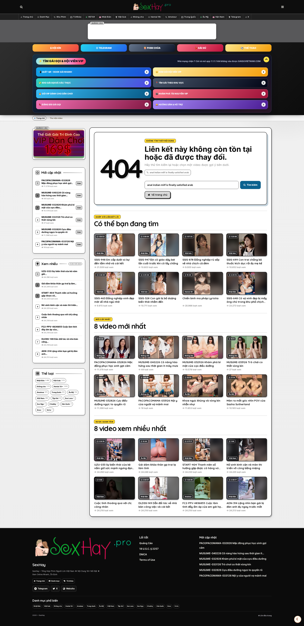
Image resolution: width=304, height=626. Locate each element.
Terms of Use (147, 559)
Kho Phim (61, 17)
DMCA (143, 554)
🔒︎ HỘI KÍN (55, 48)
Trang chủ (28, 17)
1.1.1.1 (214, 61)
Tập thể (56, 398)
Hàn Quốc (67, 404)
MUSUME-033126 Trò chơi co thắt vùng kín (225, 564)
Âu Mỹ (205, 17)
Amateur (172, 17)
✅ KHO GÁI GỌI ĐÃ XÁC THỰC (55, 82)
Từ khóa (69, 581)
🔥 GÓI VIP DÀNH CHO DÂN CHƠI (56, 93)
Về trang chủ (159, 194)
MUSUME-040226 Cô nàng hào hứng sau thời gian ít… (231, 553)
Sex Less (69, 398)
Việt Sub (122, 17)
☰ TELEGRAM (104, 48)
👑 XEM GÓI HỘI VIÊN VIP (168, 72)
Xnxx (40, 410)
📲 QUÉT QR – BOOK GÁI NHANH (55, 72)
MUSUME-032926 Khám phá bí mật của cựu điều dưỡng (232, 558)
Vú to (49, 410)
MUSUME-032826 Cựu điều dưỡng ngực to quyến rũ (230, 569)
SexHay (38, 564)
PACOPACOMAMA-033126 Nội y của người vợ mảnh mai (233, 575)
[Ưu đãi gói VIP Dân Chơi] (58, 143)
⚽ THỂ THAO (248, 48)
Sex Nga (41, 404)
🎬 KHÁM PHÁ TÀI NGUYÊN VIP (172, 93)
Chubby (53, 404)
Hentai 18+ (156, 17)
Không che (138, 17)
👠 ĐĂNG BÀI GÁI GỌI (50, 104)
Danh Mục (44, 17)
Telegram (236, 17)
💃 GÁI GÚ (200, 48)
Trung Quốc (190, 17)
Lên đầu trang (266, 615)
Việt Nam (219, 17)
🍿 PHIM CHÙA (152, 48)
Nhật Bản (106, 17)
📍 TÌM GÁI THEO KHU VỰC (170, 82)
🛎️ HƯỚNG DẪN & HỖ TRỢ (169, 104)
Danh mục (55, 581)
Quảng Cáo (146, 543)
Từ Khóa (77, 17)
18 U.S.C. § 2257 (149, 548)
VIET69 (91, 17)
